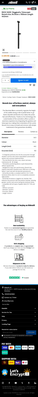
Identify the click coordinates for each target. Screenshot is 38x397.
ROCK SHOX (31, 97)
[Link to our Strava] (22, 383)
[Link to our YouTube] (16, 383)
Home (4, 97)
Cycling (9, 97)
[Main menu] (3, 2)
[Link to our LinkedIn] (35, 383)
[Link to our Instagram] (3, 383)
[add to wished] (31, 85)
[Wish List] (29, 2)
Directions (7, 291)
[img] (21, 72)
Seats (14, 97)
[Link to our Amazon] (29, 383)
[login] (35, 2)
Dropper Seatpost (22, 97)
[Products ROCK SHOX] (31, 8)
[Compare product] (34, 85)
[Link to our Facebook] (9, 383)
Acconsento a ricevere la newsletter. (18, 336)
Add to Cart (24, 80)
